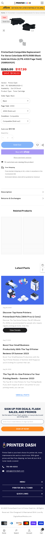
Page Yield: (7, 106)
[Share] (42, 145)
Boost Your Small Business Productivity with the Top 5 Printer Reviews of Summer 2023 (20, 349)
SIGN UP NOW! (22, 429)
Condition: (10, 116)
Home (3, 13)
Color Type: (8, 96)
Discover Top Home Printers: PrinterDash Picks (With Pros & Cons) (21, 314)
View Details (15, 330)
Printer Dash (12, 83)
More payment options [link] (22, 157)
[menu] (42, 3)
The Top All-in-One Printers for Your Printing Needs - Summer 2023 (21, 376)
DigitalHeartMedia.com (23, 516)
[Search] (2, 3)
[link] (11, 246)
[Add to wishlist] (37, 145)
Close (43, 8)
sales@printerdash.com (15, 471)
